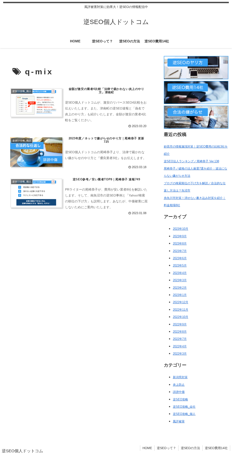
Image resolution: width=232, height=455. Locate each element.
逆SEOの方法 (190, 448)
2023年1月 (180, 295)
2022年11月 (180, 309)
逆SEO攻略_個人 (184, 414)
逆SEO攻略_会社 (184, 406)
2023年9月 (180, 236)
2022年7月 (180, 339)
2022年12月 (180, 302)
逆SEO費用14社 (216, 448)
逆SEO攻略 (180, 399)
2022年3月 (180, 353)
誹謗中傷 (179, 392)
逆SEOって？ (166, 448)
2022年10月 (180, 317)
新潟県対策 (180, 377)
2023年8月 (180, 243)
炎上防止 (179, 384)
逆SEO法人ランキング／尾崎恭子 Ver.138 (191, 161)
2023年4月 (180, 273)
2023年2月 (180, 287)
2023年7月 (180, 251)
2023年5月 (180, 265)
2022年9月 (180, 324)
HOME (147, 448)
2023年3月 (180, 280)
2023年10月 (180, 228)
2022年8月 (180, 331)
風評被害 (179, 421)
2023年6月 (180, 258)
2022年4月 (180, 346)
